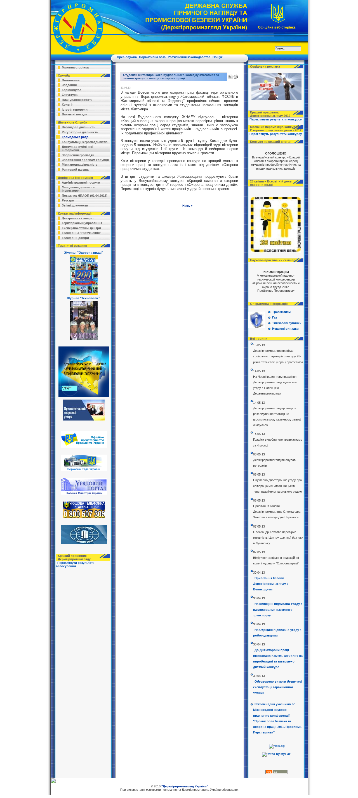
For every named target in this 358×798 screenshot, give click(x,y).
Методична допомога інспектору (78, 189)
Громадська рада (75, 137)
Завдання (69, 85)
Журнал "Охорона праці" (83, 252)
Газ (274, 317)
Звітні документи (75, 205)
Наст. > (187, 205)
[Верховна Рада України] (83, 470)
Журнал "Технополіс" (83, 298)
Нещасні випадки (285, 328)
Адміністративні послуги (81, 182)
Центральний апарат (78, 218)
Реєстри (68, 200)
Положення (70, 80)
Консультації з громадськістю (84, 142)
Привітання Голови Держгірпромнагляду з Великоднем (270, 583)
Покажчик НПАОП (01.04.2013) (84, 195)
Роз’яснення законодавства (189, 57)
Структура (69, 94)
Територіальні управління (82, 223)
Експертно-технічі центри (81, 228)
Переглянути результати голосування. (75, 564)
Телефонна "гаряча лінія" (81, 232)
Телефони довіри (75, 237)
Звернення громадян (78, 155)
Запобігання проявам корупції (85, 160)
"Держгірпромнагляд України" (184, 786)
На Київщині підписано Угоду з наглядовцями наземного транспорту (277, 609)
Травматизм (281, 312)
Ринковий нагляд (75, 169)
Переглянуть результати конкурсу (275, 119)
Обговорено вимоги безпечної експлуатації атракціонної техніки (277, 687)
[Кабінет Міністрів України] (83, 493)
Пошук (218, 57)
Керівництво (71, 90)
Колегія (67, 104)
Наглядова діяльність (78, 127)
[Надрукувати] (230, 75)
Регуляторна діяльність (80, 132)
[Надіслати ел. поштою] (236, 75)
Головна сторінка (75, 67)
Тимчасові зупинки (287, 323)
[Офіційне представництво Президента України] (83, 446)
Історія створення (75, 109)
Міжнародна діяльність (80, 164)
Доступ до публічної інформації (77, 148)
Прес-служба (127, 57)
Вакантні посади (74, 114)
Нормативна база (152, 57)
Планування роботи (77, 99)
